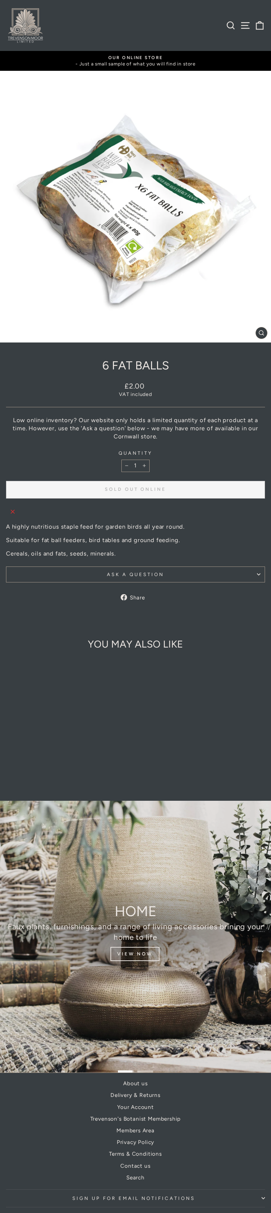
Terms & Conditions (135, 1153)
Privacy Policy (136, 1142)
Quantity (135, 453)
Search (135, 1177)
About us (135, 1083)
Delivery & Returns (135, 1095)
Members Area (135, 1130)
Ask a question (135, 574)
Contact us (135, 1165)
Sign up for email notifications (133, 1198)
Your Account (135, 1107)
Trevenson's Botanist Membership (135, 1118)
